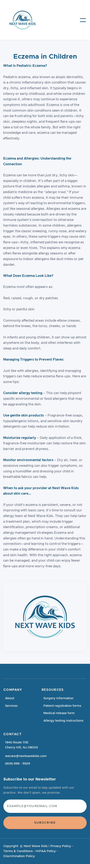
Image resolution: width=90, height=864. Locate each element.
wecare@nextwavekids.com (26, 756)
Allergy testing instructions (63, 720)
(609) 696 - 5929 (17, 763)
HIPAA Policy (46, 851)
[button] (83, 20)
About (9, 698)
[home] (16, 20)
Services (11, 705)
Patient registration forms (62, 705)
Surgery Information (58, 698)
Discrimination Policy (19, 856)
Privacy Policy (60, 846)
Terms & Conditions (18, 851)
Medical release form (59, 713)
